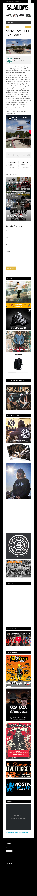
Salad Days (17, 58)
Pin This (23, 155)
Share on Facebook (8, 155)
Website (7, 244)
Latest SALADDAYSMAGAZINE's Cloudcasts (17, 832)
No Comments (28, 27)
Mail (7, 237)
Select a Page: (29, 1)
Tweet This (13, 155)
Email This (28, 155)
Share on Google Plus (18, 155)
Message (8, 251)
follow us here (9, 851)
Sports (7, 27)
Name (7, 230)
